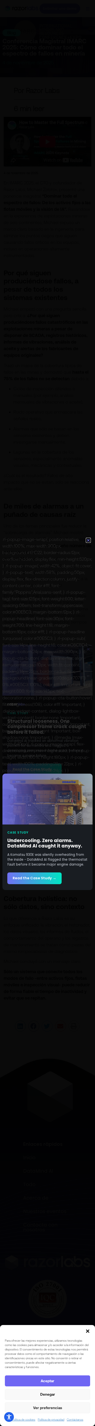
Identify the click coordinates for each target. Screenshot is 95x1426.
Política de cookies (23, 1419)
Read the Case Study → (34, 878)
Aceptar (47, 1381)
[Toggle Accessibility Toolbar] (9, 1417)
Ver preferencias (47, 1408)
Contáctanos (75, 1419)
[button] (87, 1331)
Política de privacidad (51, 1419)
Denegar (47, 1394)
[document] (47, 713)
